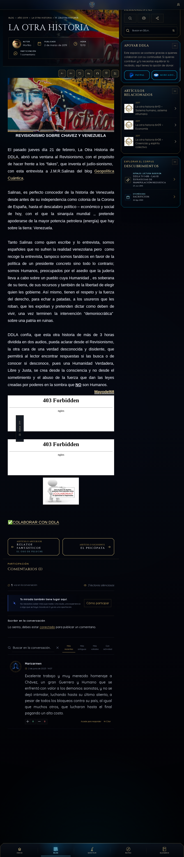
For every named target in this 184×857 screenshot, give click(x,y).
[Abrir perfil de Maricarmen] (15, 666)
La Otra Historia (42, 18)
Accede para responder (91, 721)
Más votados (94, 647)
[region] (151, 425)
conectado (47, 627)
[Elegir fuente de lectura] (88, 73)
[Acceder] (178, 5)
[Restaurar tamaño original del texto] (80, 73)
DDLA (13, 157)
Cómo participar (97, 603)
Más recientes (69, 647)
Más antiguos (82, 647)
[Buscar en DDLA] (127, 30)
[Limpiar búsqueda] (58, 647)
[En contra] (39, 721)
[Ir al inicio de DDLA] (92, 5)
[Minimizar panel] (175, 45)
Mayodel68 (104, 391)
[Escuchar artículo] (97, 73)
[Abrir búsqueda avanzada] (173, 30)
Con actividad (107, 647)
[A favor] (28, 721)
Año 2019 (23, 18)
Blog (11, 18)
